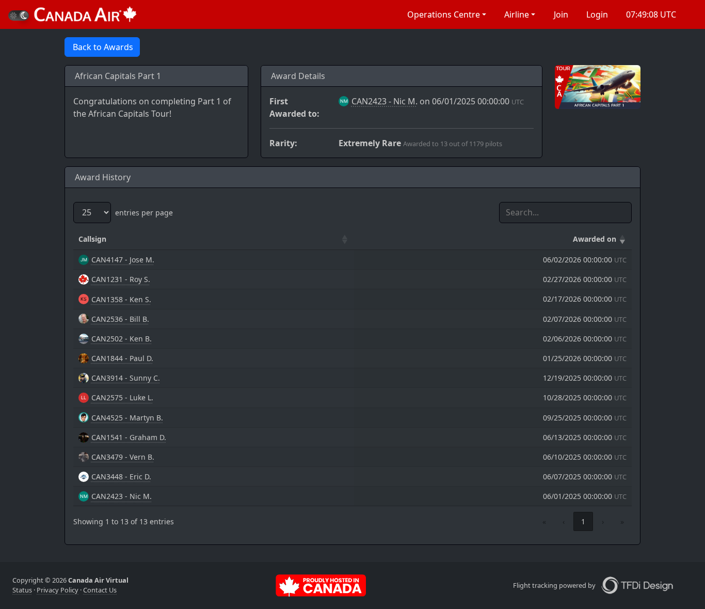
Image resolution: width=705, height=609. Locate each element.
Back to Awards (103, 47)
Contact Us (100, 590)
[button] (446, 14)
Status (22, 590)
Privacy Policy (57, 590)
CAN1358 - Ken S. (121, 299)
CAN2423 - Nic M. (384, 101)
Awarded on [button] (594, 239)
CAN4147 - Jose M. (122, 259)
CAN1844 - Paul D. (122, 358)
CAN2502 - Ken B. (121, 338)
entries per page (144, 212)
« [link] (544, 521)
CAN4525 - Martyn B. (127, 418)
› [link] (603, 521)
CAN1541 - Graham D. (128, 437)
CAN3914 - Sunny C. (125, 378)
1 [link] (583, 521)
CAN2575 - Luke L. (122, 397)
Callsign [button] (92, 239)
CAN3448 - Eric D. (121, 476)
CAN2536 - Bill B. (120, 319)
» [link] (622, 521)
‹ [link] (564, 521)
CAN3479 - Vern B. (122, 457)
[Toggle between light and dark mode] (18, 15)
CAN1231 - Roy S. (120, 279)
